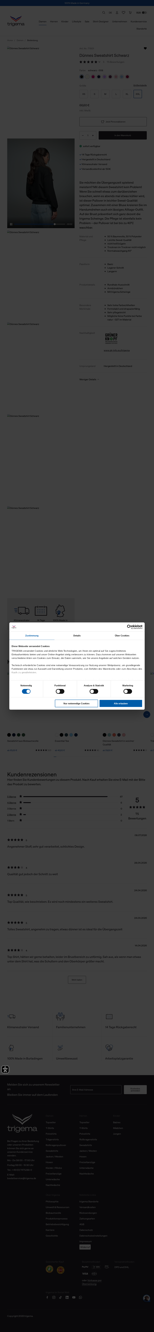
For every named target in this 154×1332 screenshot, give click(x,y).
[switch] (60, 691)
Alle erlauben (121, 703)
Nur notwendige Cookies (76, 703)
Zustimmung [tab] (32, 635)
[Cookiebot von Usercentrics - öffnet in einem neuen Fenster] (129, 627)
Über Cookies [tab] (122, 635)
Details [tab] (77, 635)
